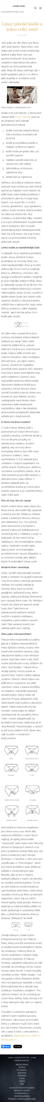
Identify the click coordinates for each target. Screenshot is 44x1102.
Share (7, 1047)
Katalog (22, 1081)
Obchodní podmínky (22, 1096)
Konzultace (22, 1073)
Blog (22, 1084)
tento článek (22, 116)
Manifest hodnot (22, 1064)
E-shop (22, 1078)
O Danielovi (22, 1075)
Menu (40, 8)
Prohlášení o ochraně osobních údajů (22, 1099)
